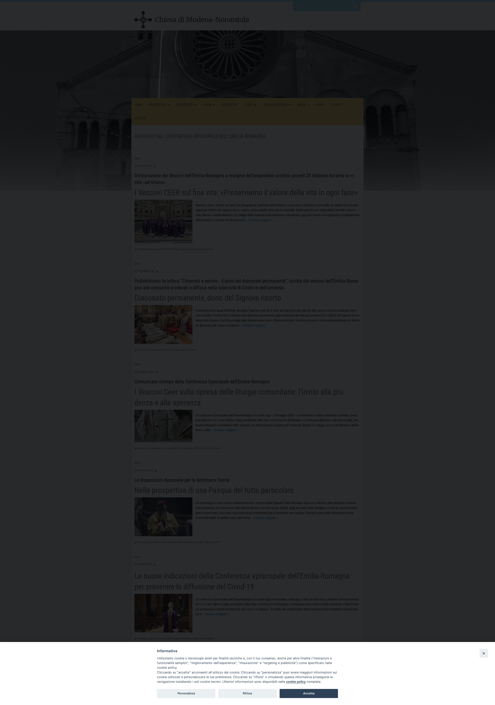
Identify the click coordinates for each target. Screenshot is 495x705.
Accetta (308, 693)
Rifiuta (247, 693)
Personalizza (186, 693)
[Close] (484, 653)
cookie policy (296, 682)
